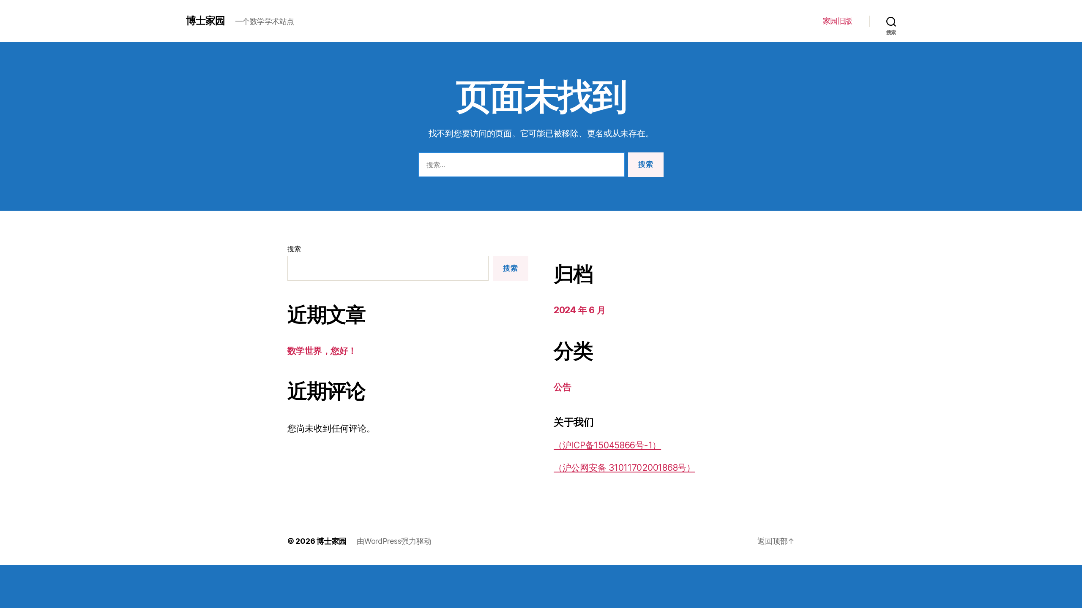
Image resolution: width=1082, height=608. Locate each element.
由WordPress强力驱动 (394, 541)
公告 (562, 387)
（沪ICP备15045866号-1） (607, 445)
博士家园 (205, 21)
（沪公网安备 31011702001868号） (624, 467)
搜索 (294, 248)
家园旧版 (837, 20)
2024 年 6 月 (579, 310)
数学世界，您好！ (322, 350)
